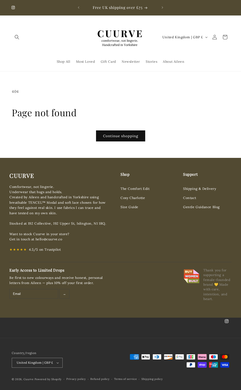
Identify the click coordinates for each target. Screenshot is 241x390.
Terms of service (125, 379)
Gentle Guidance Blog (201, 207)
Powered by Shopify (48, 379)
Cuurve (29, 379)
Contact (189, 198)
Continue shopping (120, 136)
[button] (17, 37)
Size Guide (129, 207)
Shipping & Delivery (199, 189)
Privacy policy (76, 379)
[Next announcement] (162, 7)
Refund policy (99, 379)
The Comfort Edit (135, 189)
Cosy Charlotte (132, 198)
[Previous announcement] (78, 7)
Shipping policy (152, 379)
